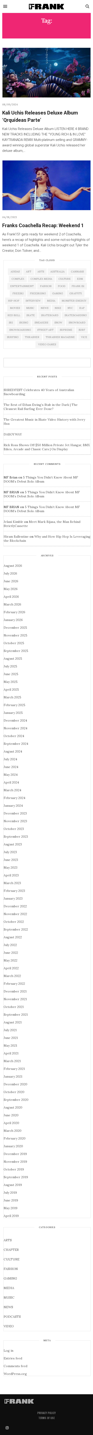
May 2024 (11, 775)
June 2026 (11, 581)
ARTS (8, 1240)
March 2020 (12, 1131)
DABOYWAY (13, 434)
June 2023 (11, 860)
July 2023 (10, 852)
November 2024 (15, 728)
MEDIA (9, 1288)
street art (45, 329)
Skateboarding (76, 315)
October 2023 (14, 829)
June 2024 (11, 767)
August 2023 (13, 844)
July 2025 (10, 666)
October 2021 (14, 1007)
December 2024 (15, 720)
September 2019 (16, 1177)
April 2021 (11, 1053)
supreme (66, 329)
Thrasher (32, 337)
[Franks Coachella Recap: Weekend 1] (46, 185)
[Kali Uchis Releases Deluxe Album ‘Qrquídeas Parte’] (46, 73)
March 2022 (12, 976)
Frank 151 (78, 286)
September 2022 (16, 929)
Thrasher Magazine (60, 337)
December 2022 (15, 906)
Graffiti (75, 293)
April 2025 (11, 689)
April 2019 (11, 1216)
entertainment (22, 286)
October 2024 (14, 736)
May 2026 (11, 589)
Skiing (23, 322)
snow (58, 322)
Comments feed (15, 1366)
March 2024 (12, 790)
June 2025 (11, 674)
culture (64, 278)
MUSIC (9, 1297)
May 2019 (10, 1208)
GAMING (10, 1278)
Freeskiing (38, 293)
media (51, 300)
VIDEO (9, 1326)
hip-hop (13, 300)
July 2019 (10, 1193)
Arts (40, 271)
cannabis (77, 271)
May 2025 (11, 682)
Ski (11, 322)
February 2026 (14, 612)
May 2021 (10, 1045)
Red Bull (13, 315)
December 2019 (15, 1154)
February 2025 (14, 705)
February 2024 (14, 798)
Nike (58, 308)
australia (57, 271)
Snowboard (77, 322)
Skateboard (49, 315)
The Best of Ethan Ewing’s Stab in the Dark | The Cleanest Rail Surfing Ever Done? (41, 407)
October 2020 (14, 1092)
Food (61, 286)
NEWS (8, 1307)
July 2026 (10, 573)
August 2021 (13, 1022)
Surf (82, 329)
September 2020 (16, 1100)
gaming (57, 293)
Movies (15, 308)
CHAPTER (11, 1250)
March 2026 (12, 604)
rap (81, 308)
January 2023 (13, 898)
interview (33, 300)
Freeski (17, 293)
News (44, 308)
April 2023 (11, 875)
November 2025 (15, 635)
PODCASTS (12, 1317)
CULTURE (11, 1259)
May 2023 (10, 867)
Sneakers (41, 322)
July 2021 (10, 1030)
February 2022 (14, 984)
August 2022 (13, 937)
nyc (70, 308)
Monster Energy (74, 300)
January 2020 (13, 1146)
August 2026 (13, 566)
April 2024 (11, 782)
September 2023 (16, 837)
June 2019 (11, 1200)
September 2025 (16, 651)
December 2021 (15, 991)
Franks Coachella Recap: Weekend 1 (43, 225)
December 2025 (15, 628)
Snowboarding (20, 329)
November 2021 (15, 999)
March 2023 (12, 883)
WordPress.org (15, 1374)
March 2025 (12, 697)
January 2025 (13, 713)
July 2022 (10, 945)
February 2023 (14, 891)
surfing (13, 337)
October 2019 (14, 1169)
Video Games (47, 344)
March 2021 (12, 1061)
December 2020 (15, 1084)
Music (30, 308)
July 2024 (10, 759)
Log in (8, 1350)
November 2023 (15, 821)
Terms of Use (46, 1418)
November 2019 (15, 1162)
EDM (80, 278)
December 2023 (15, 813)
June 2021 (11, 1038)
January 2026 (13, 620)
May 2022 (10, 960)
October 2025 (14, 643)
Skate (30, 315)
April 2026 (11, 597)
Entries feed (13, 1358)
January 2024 (13, 806)
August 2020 (13, 1107)
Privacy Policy (46, 1413)
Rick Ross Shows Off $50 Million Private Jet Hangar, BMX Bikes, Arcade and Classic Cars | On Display (47, 447)
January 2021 (13, 1076)
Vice (84, 337)
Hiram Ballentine (16, 536)
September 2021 (16, 1015)
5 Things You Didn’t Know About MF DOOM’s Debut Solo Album (41, 479)
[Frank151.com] (46, 6)
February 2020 (15, 1138)
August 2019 (13, 1185)
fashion (45, 286)
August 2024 (13, 751)
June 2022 (11, 953)
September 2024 (16, 744)
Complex (18, 278)
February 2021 (14, 1069)
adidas (15, 271)
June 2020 (11, 1115)
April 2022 (11, 968)
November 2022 (15, 914)
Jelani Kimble (13, 522)
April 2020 (11, 1123)
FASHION (11, 1269)
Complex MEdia (41, 278)
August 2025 (13, 658)
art (28, 271)
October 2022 (14, 922)
